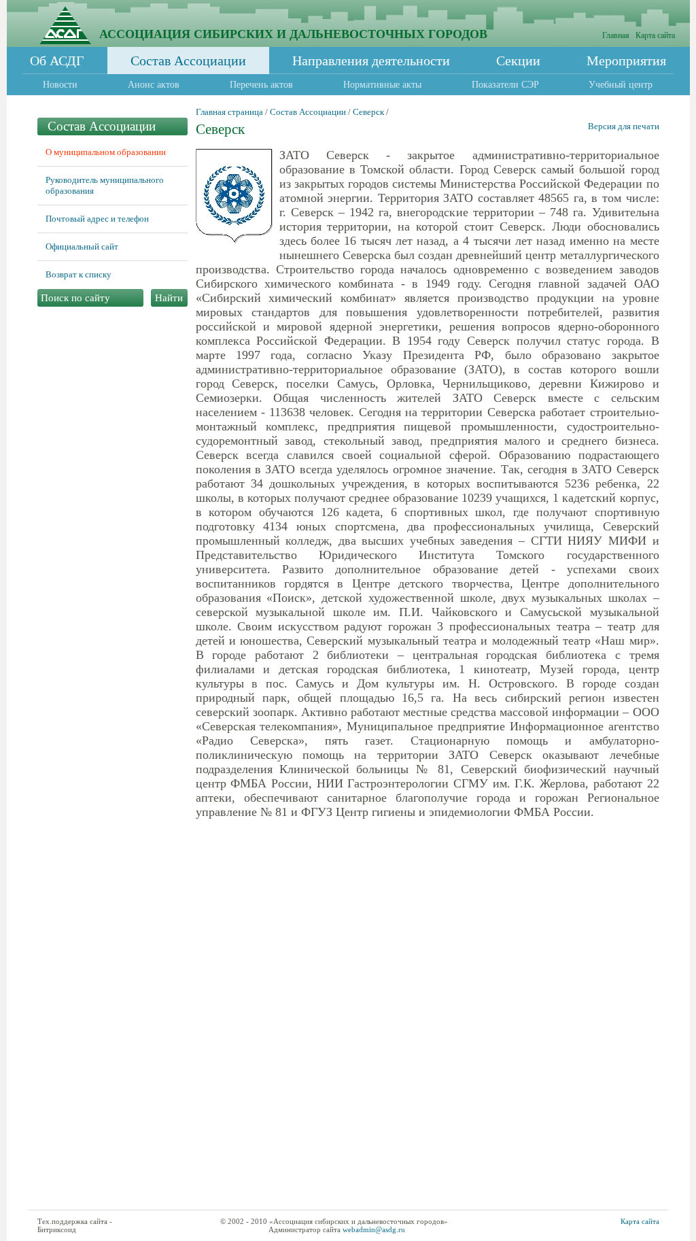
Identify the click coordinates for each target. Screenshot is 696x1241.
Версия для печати (623, 126)
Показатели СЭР (505, 85)
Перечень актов (261, 85)
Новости (60, 85)
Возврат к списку (78, 274)
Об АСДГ (57, 60)
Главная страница (229, 112)
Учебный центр (620, 85)
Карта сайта (655, 35)
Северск (368, 112)
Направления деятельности (371, 60)
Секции (518, 60)
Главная (615, 35)
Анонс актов (153, 85)
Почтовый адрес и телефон (97, 219)
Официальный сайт (82, 246)
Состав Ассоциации (188, 60)
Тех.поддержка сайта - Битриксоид (74, 1225)
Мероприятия (626, 60)
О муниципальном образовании (106, 152)
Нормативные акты (382, 85)
